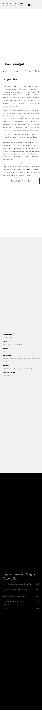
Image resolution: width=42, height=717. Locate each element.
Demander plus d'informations (21, 181)
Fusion (5, 609)
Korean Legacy (8, 596)
